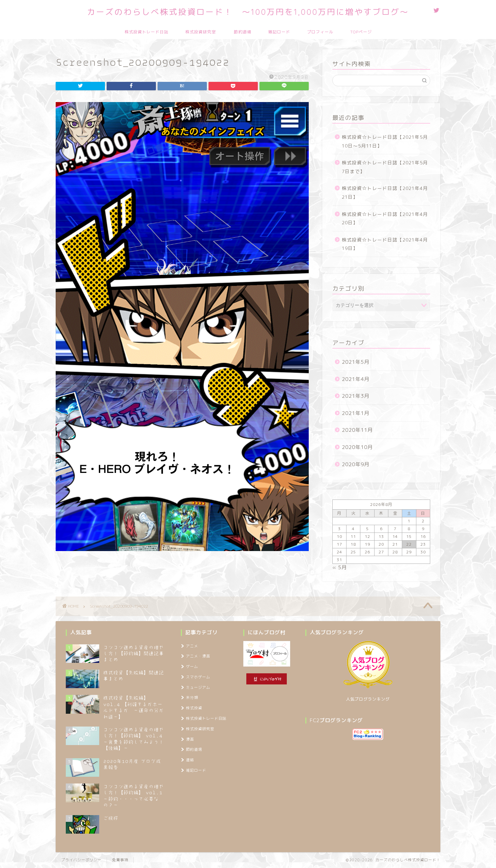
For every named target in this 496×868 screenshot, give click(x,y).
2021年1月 (355, 413)
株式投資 (194, 708)
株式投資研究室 (200, 31)
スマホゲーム (198, 677)
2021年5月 (355, 361)
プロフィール (320, 31)
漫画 (190, 739)
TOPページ (361, 31)
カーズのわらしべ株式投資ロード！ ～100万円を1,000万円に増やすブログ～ (248, 12)
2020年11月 (357, 429)
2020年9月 (355, 464)
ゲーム (192, 666)
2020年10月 (357, 447)
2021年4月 (355, 379)
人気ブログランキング (368, 699)
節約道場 (242, 31)
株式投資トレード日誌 (146, 31)
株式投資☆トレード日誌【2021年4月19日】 (385, 244)
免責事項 (120, 860)
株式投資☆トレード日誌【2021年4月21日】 (385, 192)
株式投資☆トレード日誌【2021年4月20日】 (385, 218)
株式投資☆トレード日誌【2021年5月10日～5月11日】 (385, 141)
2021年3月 (355, 395)
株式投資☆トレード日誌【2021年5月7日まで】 (385, 166)
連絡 (190, 760)
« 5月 (339, 567)
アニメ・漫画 (198, 656)
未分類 (192, 697)
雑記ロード (279, 31)
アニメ (192, 646)
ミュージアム (198, 687)
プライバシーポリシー (81, 860)
